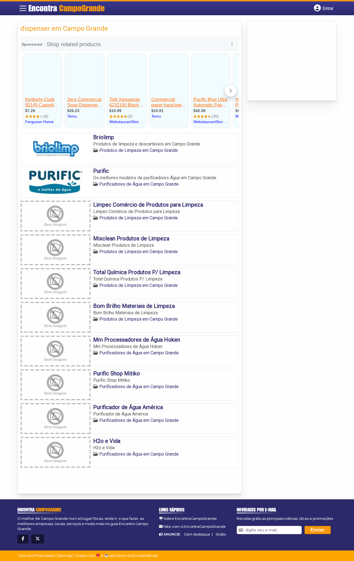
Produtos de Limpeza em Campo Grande (138, 150)
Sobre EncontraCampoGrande (190, 518)
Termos (24, 556)
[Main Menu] (22, 8)
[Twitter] (37, 539)
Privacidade (44, 556)
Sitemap (64, 556)
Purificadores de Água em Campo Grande (139, 184)
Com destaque (197, 534)
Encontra (66, 8)
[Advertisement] (291, 61)
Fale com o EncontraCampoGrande (194, 526)
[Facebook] (22, 539)
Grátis (221, 534)
